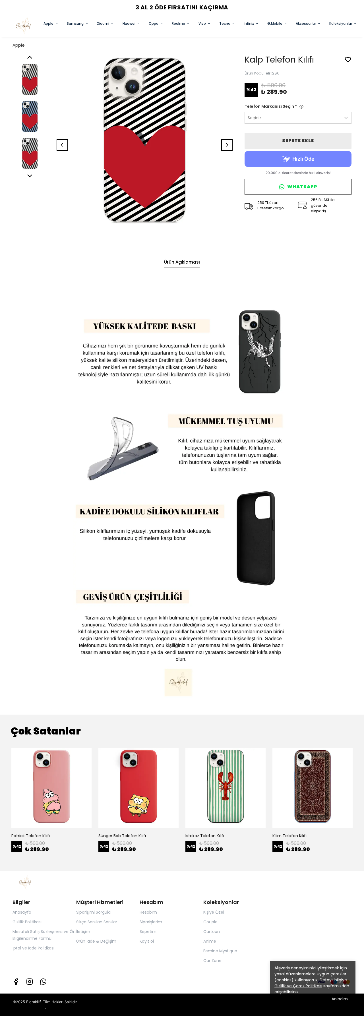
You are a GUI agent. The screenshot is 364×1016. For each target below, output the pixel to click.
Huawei (129, 23)
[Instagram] (29, 981)
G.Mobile (274, 23)
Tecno (224, 23)
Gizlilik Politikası (27, 922)
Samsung (75, 23)
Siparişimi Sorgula (93, 912)
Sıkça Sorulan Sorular (96, 922)
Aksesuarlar (306, 23)
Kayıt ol (147, 941)
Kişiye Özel (213, 912)
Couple (210, 922)
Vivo (202, 23)
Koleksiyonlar (340, 23)
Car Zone (212, 960)
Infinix (249, 23)
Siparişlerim (151, 922)
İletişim (83, 931)
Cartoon (211, 931)
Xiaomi (103, 23)
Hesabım (148, 912)
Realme (178, 23)
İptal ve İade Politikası (33, 948)
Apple (48, 23)
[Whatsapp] (43, 981)
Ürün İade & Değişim (96, 941)
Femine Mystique (220, 951)
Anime (209, 941)
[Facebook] (16, 981)
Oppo (153, 23)
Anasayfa (22, 912)
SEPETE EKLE (298, 140)
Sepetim (148, 931)
